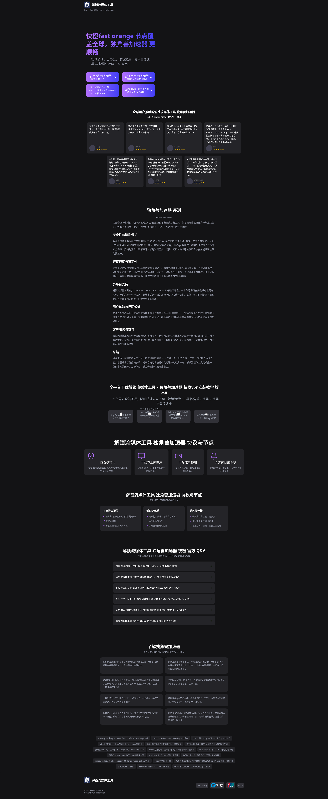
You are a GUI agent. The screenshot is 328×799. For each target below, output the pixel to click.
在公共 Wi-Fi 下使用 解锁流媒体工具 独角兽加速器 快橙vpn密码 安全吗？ (153, 599)
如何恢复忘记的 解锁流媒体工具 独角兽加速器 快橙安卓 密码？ (148, 588)
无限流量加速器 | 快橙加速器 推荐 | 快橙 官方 (211, 738)
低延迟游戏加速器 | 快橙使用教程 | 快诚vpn (192, 766)
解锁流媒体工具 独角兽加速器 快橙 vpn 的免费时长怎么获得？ (148, 577)
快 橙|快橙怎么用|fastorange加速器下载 (216, 749)
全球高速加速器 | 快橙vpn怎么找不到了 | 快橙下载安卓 (171, 749)
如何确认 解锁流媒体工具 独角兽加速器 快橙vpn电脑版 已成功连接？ (151, 609)
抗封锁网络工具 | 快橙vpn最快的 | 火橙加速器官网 (207, 744)
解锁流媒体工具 (96, 10)
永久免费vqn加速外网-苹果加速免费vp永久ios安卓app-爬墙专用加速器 (204, 761)
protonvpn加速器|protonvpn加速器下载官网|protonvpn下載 (123, 738)
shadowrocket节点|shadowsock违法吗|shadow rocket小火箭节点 (122, 761)
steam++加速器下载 (163, 761)
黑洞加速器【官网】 (126, 766)
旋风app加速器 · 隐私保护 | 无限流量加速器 (201, 755)
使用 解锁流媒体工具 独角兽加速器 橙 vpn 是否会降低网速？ (147, 566)
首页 (85, 10)
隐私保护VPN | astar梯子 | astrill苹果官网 (126, 755)
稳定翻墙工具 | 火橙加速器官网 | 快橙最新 (164, 744)
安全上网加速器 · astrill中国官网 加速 (154, 766)
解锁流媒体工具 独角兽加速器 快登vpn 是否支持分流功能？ (146, 620)
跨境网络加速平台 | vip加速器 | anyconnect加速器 (121, 744)
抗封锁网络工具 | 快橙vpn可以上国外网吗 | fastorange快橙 (119, 749)
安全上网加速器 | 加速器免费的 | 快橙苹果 (170, 738)
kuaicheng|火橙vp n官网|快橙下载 (163, 755)
